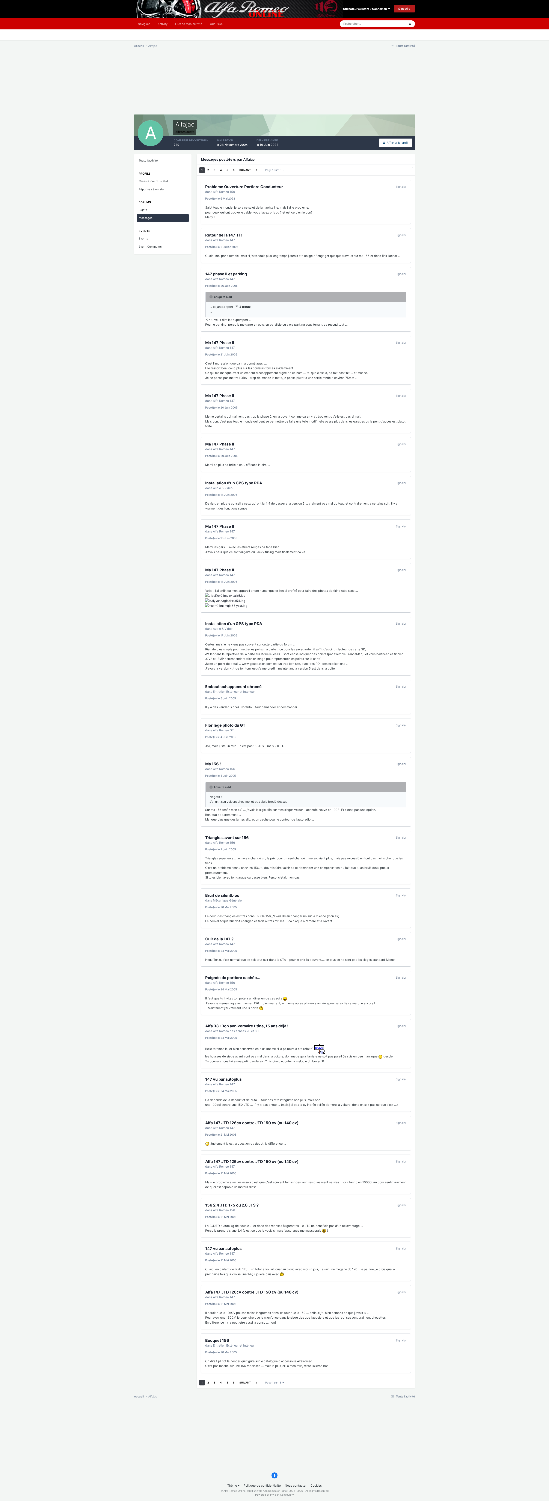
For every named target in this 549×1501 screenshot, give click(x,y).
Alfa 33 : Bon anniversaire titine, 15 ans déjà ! (246, 1026)
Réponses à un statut (153, 189)
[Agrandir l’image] (225, 595)
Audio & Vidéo (222, 488)
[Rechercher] (410, 23)
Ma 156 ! (213, 764)
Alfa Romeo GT (223, 730)
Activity (162, 24)
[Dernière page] (256, 170)
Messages (145, 218)
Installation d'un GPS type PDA (233, 483)
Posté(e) (220, 198)
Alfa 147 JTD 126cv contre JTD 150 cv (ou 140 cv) (252, 1123)
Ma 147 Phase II (219, 342)
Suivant (245, 170)
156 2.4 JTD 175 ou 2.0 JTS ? (232, 1205)
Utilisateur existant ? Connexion (365, 9)
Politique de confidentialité (262, 1485)
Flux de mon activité (188, 24)
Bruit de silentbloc (222, 895)
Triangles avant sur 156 (227, 837)
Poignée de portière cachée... (232, 977)
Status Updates (390, 23)
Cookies (316, 1485)
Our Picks (216, 24)
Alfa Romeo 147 (224, 240)
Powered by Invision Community (274, 1494)
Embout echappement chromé (233, 686)
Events (143, 238)
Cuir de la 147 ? (219, 939)
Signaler (401, 186)
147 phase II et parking (226, 274)
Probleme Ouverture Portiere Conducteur (244, 187)
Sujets (143, 210)
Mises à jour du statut (153, 181)
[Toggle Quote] (211, 297)
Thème (232, 1485)
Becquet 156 (217, 1340)
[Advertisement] (212, 84)
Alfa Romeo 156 (224, 769)
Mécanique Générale (227, 900)
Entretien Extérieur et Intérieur (234, 691)
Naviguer (144, 24)
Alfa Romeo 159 (224, 192)
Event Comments (150, 246)
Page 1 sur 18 (273, 170)
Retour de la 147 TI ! (223, 235)
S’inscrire (404, 8)
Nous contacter (295, 1485)
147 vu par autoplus (223, 1079)
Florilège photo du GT (225, 725)
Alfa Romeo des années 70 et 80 (236, 1031)
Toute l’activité (148, 160)
